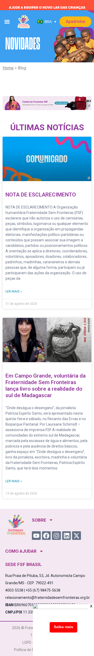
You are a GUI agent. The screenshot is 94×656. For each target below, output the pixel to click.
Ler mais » (13, 291)
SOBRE (39, 520)
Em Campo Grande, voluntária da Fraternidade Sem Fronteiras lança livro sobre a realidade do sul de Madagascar (45, 386)
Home (8, 67)
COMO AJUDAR (21, 551)
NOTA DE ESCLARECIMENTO (40, 195)
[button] (7, 21)
